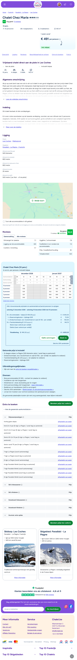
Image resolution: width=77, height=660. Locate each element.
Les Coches (33, 12)
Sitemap (53, 642)
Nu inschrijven (53, 609)
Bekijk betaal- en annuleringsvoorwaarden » (38, 390)
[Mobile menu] (5, 4)
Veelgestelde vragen (34, 630)
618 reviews (50, 595)
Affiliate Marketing (9, 633)
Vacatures (6, 630)
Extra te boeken (57, 55)
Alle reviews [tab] (21, 237)
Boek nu (63, 338)
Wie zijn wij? (7, 627)
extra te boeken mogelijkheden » (27, 369)
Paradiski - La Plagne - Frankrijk (14, 147)
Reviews (23, 55)
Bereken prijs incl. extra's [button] (60, 403)
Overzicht (5, 55)
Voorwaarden (28, 642)
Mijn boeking (31, 627)
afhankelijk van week (65, 421)
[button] (38, 201)
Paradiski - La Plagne (21, 12)
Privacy (46, 642)
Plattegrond (17, 141)
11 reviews (17, 22)
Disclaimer (38, 642)
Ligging (14, 55)
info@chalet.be (57, 631)
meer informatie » (37, 385)
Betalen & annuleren (34, 633)
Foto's (68, 55)
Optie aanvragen (48, 338)
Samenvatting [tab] (9, 237)
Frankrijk (10, 12)
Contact (5, 624)
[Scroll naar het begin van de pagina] (72, 656)
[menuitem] (5, 12)
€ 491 (45, 38)
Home (4, 12)
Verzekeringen (32, 624)
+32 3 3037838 (57, 634)
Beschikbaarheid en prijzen (39, 55)
